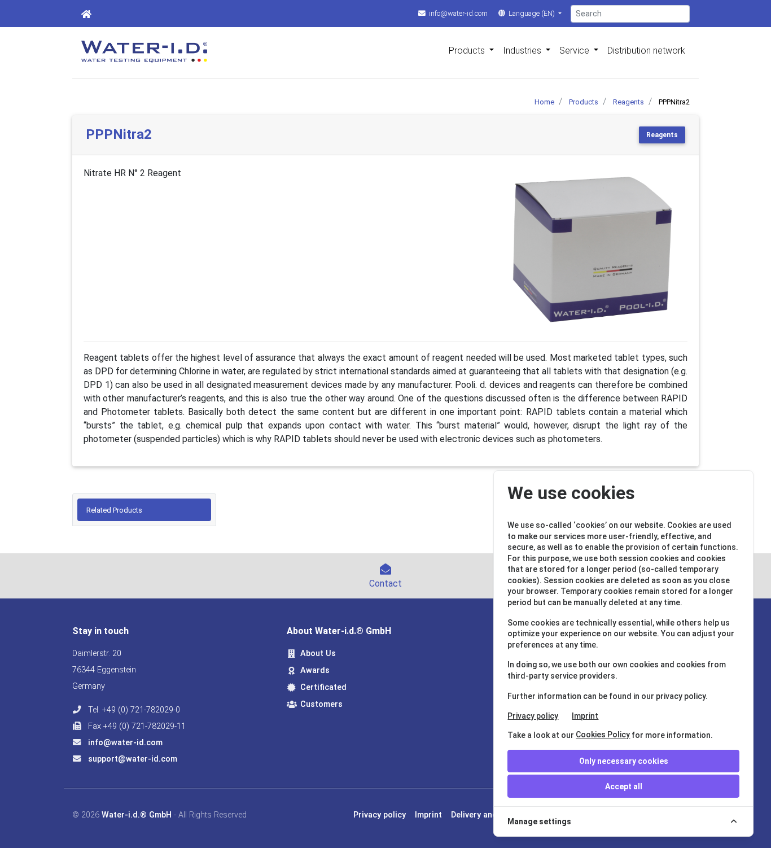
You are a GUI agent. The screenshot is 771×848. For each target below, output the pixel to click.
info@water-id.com (457, 13)
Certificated (323, 687)
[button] (511, 250)
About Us (318, 653)
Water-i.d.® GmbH (137, 815)
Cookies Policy (603, 734)
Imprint (585, 715)
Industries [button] (523, 50)
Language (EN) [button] (532, 13)
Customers (321, 704)
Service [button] (575, 50)
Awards (315, 670)
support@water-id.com (131, 759)
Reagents (662, 135)
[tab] (144, 510)
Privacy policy (532, 715)
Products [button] (468, 50)
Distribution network (646, 50)
